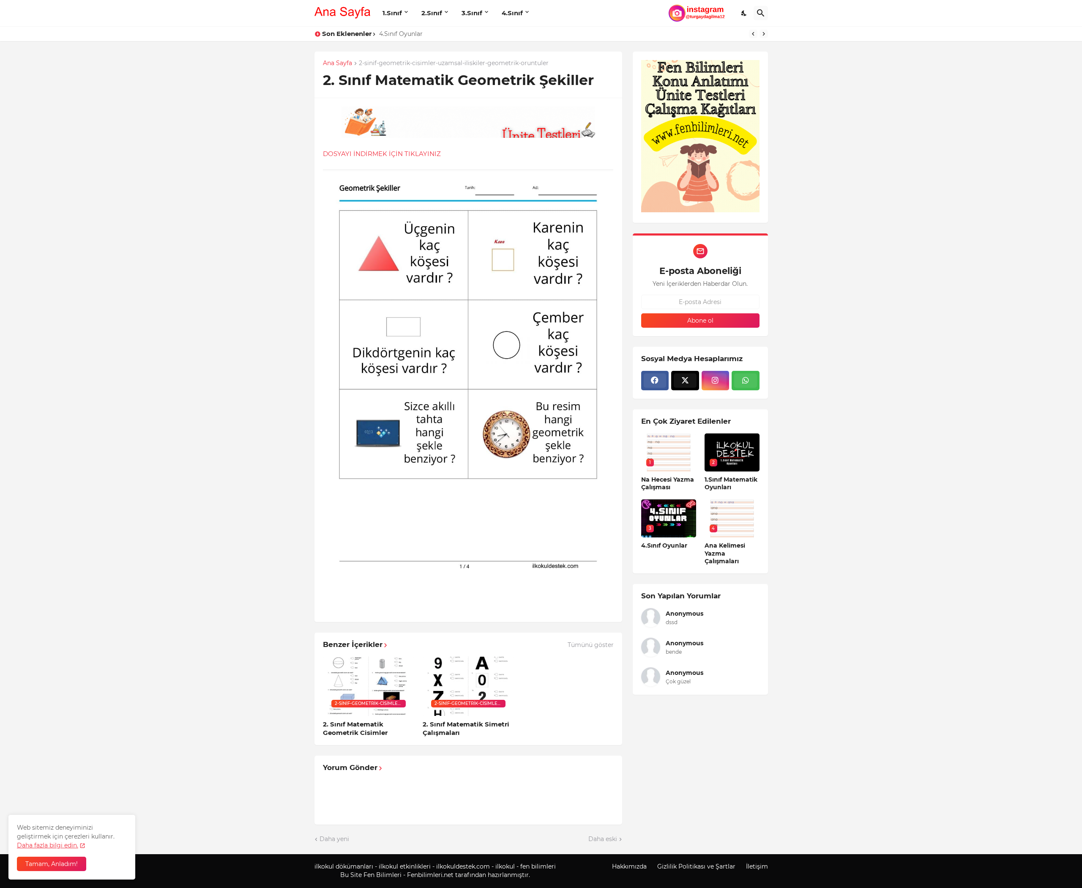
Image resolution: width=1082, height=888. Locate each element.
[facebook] (655, 380)
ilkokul (505, 866)
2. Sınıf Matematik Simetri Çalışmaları (466, 728)
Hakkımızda (629, 866)
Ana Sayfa (337, 63)
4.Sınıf (512, 13)
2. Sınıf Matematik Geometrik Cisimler (355, 728)
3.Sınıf (472, 13)
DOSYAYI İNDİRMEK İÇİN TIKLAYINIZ (382, 154)
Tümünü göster (591, 645)
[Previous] (753, 34)
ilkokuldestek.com (463, 866)
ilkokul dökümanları (343, 866)
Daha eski (602, 839)
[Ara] (761, 13)
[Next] (764, 34)
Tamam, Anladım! (51, 864)
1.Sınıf (392, 13)
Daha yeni (334, 839)
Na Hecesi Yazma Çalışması (667, 483)
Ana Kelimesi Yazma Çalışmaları (725, 553)
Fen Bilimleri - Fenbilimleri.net (408, 875)
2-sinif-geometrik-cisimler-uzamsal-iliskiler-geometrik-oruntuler (454, 63)
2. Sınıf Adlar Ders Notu (413, 34)
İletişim (757, 866)
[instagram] (716, 380)
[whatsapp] (746, 380)
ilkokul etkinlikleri (405, 866)
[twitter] (685, 380)
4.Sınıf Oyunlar (664, 545)
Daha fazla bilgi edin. (47, 845)
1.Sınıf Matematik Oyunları (731, 483)
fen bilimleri (538, 866)
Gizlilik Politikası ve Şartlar (696, 866)
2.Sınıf (431, 13)
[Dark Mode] (744, 13)
